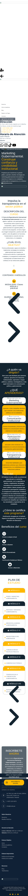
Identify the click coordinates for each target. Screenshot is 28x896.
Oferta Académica (7, 845)
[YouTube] (18, 894)
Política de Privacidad (8, 856)
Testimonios (5, 870)
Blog (3, 868)
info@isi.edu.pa (11, 806)
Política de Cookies (7, 858)
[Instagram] (12, 894)
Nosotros (4, 817)
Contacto (4, 847)
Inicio (3, 843)
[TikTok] (15, 894)
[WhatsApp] (10, 894)
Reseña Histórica (6, 819)
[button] (14, 304)
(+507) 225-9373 (12, 801)
